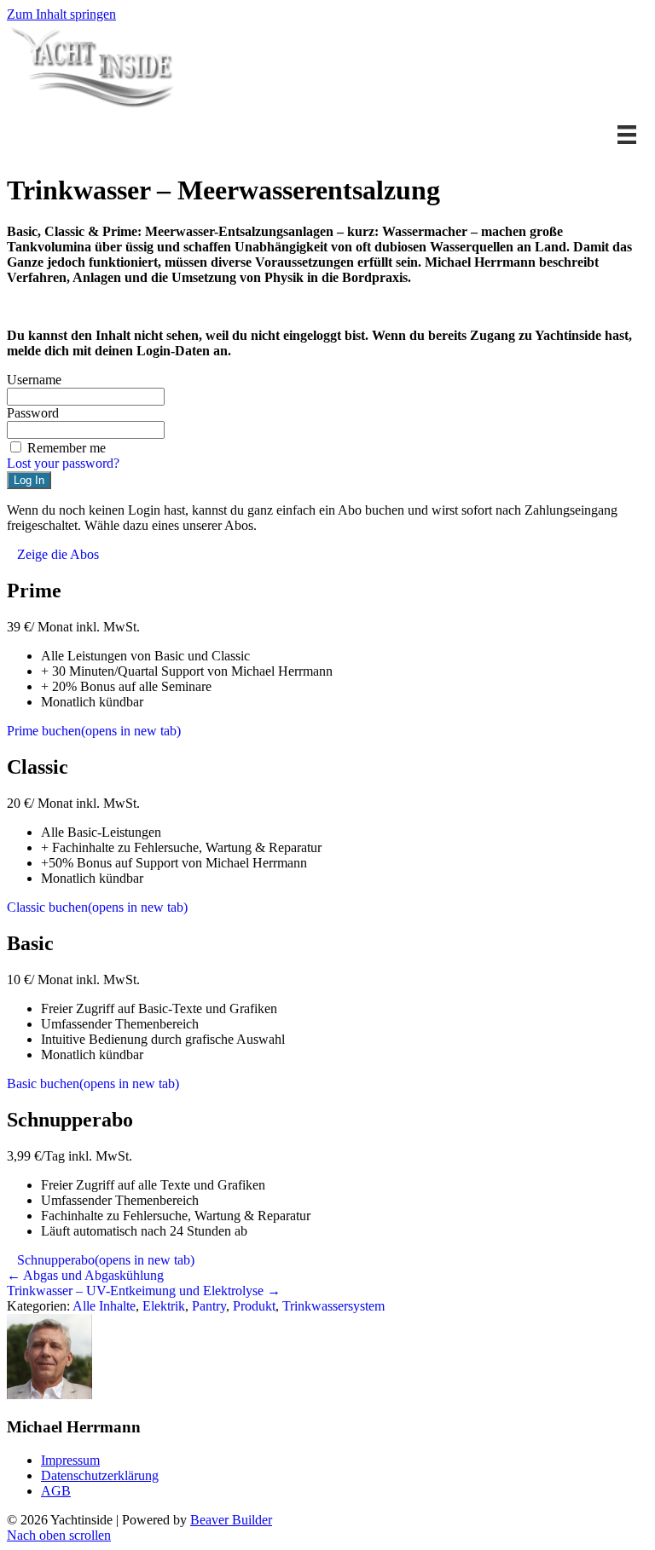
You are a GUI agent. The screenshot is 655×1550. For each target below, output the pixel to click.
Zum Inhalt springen (61, 14)
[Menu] (627, 134)
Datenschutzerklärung (100, 1475)
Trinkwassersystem (333, 1306)
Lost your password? (63, 463)
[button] (327, 254)
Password (33, 413)
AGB (56, 1491)
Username (34, 379)
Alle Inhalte (104, 1306)
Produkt (254, 1306)
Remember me (66, 448)
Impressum (70, 1460)
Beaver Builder (231, 1520)
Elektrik (163, 1306)
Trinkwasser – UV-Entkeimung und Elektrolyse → (144, 1290)
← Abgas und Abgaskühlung (85, 1275)
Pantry (209, 1306)
